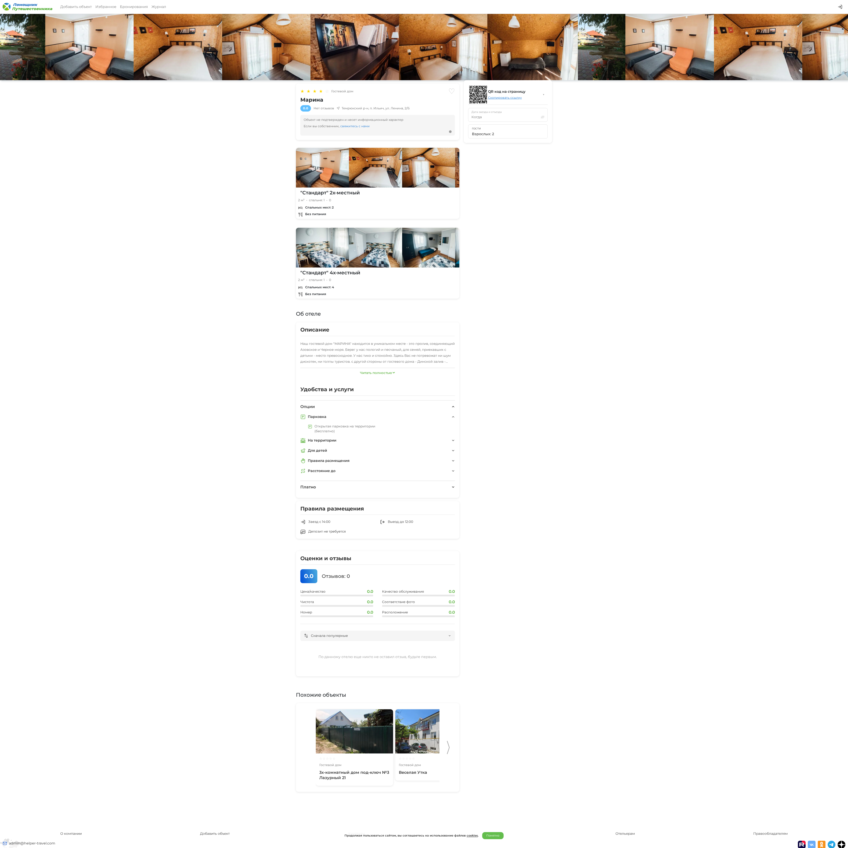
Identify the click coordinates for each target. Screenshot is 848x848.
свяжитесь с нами (355, 126)
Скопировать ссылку (505, 98)
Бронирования (134, 7)
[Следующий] (448, 747)
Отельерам (625, 833)
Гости (476, 128)
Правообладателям (770, 833)
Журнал (158, 7)
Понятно (492, 835)
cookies (472, 835)
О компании (71, 833)
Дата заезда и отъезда (486, 112)
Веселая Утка (413, 772)
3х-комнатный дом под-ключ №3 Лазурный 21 (354, 775)
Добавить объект (76, 7)
